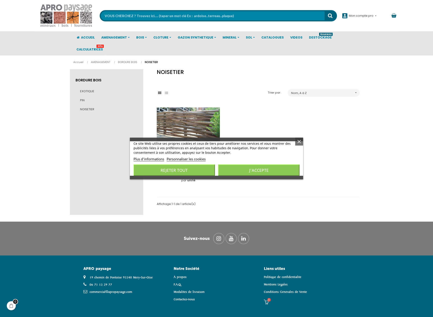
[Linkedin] (243, 238)
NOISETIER (87, 109)
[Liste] (166, 93)
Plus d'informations (149, 159)
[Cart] (393, 15)
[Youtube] (231, 238)
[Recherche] (330, 15)
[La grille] (159, 93)
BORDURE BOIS (88, 80)
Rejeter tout (174, 170)
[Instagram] (218, 238)
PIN (82, 100)
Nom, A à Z (324, 93)
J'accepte (259, 170)
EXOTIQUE (87, 91)
